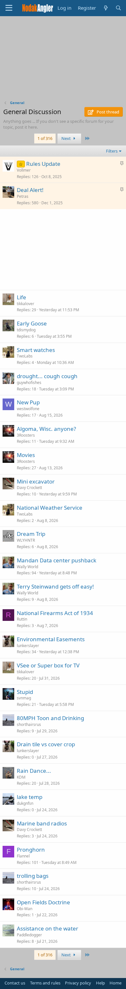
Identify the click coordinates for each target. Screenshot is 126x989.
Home (115, 983)
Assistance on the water (47, 928)
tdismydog (26, 330)
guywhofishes (29, 382)
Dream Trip (31, 533)
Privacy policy (78, 983)
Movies (26, 455)
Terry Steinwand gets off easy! (55, 586)
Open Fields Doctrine (43, 902)
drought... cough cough (47, 376)
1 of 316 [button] (44, 138)
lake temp (29, 797)
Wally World (27, 566)
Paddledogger (29, 935)
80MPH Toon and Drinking (50, 718)
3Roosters (26, 435)
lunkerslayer (28, 645)
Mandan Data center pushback (56, 560)
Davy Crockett (29, 487)
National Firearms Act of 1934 (55, 613)
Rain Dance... (34, 770)
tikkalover (25, 303)
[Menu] (8, 8)
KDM (21, 777)
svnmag (24, 698)
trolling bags (32, 875)
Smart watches (36, 350)
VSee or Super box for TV (48, 665)
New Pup (28, 402)
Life (21, 297)
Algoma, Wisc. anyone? (46, 428)
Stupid (25, 692)
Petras (22, 196)
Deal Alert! (30, 190)
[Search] (118, 8)
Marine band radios (42, 823)
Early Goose (32, 323)
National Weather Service (49, 507)
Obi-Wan (24, 908)
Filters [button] (112, 151)
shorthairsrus (29, 724)
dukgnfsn (25, 803)
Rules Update (43, 163)
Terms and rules (45, 983)
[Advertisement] (63, 59)
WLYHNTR (26, 540)
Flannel (23, 856)
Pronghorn (31, 849)
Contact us (15, 983)
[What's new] (105, 8)
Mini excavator (36, 481)
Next (66, 138)
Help (100, 983)
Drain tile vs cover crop (46, 744)
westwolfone (28, 408)
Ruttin (22, 619)
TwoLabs (25, 356)
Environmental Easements (51, 639)
